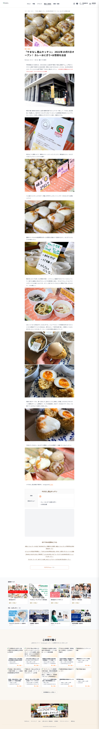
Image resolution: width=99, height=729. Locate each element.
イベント (39, 4)
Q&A (39, 721)
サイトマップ (34, 721)
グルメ (28, 4)
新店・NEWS (47, 4)
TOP (26, 11)
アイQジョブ (44, 643)
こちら (51, 484)
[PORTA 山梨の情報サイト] (8, 3)
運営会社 (73, 721)
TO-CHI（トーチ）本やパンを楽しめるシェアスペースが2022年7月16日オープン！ (49, 559)
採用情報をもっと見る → (49, 692)
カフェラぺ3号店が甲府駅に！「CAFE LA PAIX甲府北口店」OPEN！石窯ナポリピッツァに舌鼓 (49, 551)
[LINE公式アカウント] (77, 4)
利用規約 (56, 721)
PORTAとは (26, 721)
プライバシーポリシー (64, 721)
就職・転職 (56, 4)
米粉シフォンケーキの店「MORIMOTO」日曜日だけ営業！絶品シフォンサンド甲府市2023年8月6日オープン (49, 547)
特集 (34, 4)
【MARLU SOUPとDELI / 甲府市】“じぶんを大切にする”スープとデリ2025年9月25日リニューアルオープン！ (49, 555)
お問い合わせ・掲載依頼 (47, 721)
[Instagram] (74, 3)
